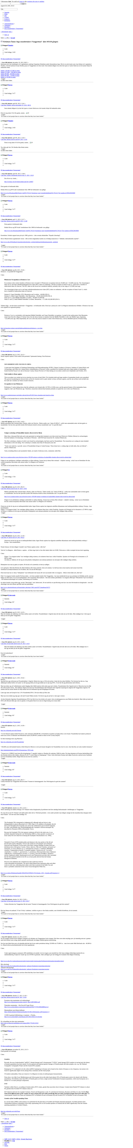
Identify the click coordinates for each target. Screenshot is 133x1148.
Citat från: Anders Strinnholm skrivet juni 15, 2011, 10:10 (17, 175)
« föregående (4, 31)
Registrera (7, 20)
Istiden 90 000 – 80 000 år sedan (10, 74)
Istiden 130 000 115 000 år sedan (10, 70)
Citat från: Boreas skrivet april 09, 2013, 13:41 (14, 139)
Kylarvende (11, 595)
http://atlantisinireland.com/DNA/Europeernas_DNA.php (17, 750)
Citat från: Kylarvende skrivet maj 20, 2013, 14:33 (15, 643)
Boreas (10, 85)
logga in (21, 1)
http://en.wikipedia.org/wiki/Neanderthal (12, 742)
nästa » (10, 31)
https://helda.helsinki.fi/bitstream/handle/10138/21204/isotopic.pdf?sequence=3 (26, 1012)
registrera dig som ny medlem (35, 1)
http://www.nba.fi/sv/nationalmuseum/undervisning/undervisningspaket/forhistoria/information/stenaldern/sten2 (32, 961)
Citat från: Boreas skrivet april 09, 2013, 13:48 (14, 221)
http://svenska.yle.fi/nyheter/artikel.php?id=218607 (18, 181)
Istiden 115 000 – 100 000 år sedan (11, 72)
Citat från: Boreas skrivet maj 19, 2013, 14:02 (14, 488)
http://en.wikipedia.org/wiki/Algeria (11, 730)
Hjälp (6, 14)
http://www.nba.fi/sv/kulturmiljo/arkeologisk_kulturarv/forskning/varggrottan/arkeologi (25, 966)
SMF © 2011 (16, 1139)
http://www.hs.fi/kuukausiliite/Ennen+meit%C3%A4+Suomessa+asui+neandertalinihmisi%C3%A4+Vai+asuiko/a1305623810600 (38, 193)
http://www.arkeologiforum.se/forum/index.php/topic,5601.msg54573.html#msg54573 (25, 587)
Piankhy (10, 45)
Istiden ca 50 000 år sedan (8, 77)
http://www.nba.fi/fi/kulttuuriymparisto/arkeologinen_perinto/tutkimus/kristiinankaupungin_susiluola (29, 242)
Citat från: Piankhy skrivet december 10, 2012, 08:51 (16, 105)
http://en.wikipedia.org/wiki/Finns (10, 1111)
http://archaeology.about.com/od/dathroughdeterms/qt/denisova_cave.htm (21, 328)
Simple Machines (26, 1139)
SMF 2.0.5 (7, 1139)
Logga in (7, 19)
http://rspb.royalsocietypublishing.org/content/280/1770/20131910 (19, 1023)
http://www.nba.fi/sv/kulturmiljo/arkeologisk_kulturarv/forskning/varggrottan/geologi (25, 969)
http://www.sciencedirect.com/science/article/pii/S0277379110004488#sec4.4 (26, 1007)
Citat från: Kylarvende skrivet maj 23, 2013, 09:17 (15, 901)
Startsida (6, 12)
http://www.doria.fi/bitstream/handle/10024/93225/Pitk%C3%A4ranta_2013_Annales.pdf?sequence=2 (30, 873)
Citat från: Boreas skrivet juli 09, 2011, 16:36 (13, 997)
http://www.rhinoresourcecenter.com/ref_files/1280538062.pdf (22, 1002)
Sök (5, 15)
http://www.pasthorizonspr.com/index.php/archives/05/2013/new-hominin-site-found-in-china (27, 395)
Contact (6, 17)
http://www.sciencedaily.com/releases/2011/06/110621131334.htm (23, 1017)
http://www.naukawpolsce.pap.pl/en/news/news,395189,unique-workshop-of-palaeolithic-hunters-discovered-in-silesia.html (36, 457)
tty (9, 470)
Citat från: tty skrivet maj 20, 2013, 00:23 (12, 537)
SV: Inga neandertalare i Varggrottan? (10, 59)
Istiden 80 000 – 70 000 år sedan (10, 75)
